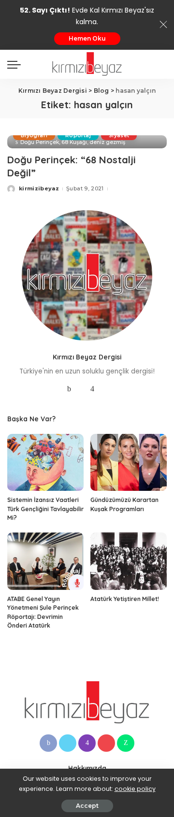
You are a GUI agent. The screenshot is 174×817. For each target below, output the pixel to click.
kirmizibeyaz (39, 188)
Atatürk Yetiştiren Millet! (124, 598)
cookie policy (135, 789)
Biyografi (34, 135)
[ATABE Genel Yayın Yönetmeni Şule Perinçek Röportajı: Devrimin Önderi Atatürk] (45, 561)
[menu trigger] (16, 64)
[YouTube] (104, 389)
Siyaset (119, 135)
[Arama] (161, 64)
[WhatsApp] (125, 743)
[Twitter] (80, 389)
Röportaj (78, 135)
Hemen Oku (87, 38)
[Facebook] (69, 389)
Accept (87, 805)
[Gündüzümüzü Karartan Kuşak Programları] (128, 462)
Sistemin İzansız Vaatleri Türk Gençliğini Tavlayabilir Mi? (45, 508)
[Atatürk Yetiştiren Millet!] (128, 561)
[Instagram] (92, 389)
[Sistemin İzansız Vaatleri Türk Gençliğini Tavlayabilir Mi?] (45, 462)
